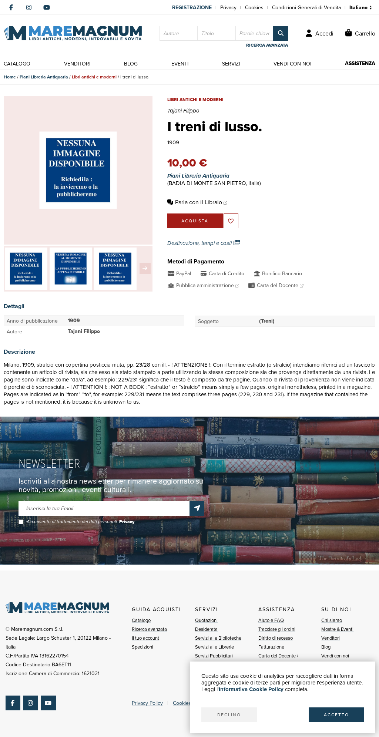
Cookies (254, 7)
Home (10, 77)
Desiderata (206, 629)
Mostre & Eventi (337, 629)
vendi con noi (292, 63)
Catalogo (141, 620)
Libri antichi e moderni (94, 77)
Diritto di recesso (275, 638)
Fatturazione (271, 646)
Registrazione (192, 7)
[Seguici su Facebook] (11, 7)
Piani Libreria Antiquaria (44, 77)
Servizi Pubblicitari (214, 655)
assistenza (360, 63)
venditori (77, 63)
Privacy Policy (147, 703)
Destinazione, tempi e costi (200, 243)
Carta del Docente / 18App (278, 660)
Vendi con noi (335, 655)
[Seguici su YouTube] (46, 7)
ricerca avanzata (267, 45)
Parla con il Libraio (199, 202)
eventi (179, 63)
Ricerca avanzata (149, 629)
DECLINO (229, 714)
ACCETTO (336, 714)
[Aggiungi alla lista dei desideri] (231, 220)
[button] (145, 268)
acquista (194, 221)
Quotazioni (206, 620)
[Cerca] (280, 33)
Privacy (228, 7)
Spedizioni (142, 646)
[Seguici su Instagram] (28, 7)
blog (131, 63)
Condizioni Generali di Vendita (306, 7)
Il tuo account (145, 638)
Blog (326, 646)
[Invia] (197, 508)
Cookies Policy (189, 703)
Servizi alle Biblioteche (218, 638)
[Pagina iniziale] (73, 33)
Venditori (330, 638)
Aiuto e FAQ (271, 620)
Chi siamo (331, 620)
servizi (231, 63)
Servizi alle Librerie (214, 646)
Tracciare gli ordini (276, 629)
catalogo (17, 63)
